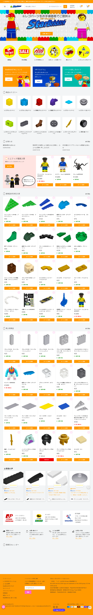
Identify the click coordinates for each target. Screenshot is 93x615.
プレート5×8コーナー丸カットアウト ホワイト (11, 310)
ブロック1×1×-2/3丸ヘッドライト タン (28, 278)
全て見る (87, 141)
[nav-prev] (4, 487)
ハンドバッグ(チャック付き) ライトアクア (29, 450)
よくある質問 (6, 583)
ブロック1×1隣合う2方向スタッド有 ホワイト (64, 383)
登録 (28, 592)
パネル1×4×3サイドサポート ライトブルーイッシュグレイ (81, 350)
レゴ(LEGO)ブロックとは (9, 581)
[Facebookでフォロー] (54, 607)
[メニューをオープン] (5, 6)
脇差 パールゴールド (9, 449)
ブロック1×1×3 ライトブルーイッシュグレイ (11, 350)
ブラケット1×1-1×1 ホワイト (46, 383)
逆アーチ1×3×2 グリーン (11, 246)
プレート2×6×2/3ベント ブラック (46, 247)
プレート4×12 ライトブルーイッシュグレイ (11, 416)
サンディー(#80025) (9, 382)
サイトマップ (6, 588)
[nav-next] (88, 487)
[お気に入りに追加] (52, 157)
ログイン (72, 7)
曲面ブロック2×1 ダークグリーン (29, 247)
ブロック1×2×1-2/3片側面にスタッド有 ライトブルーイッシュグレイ (64, 351)
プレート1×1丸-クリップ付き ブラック (46, 450)
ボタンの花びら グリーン (80, 246)
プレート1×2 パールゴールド (81, 278)
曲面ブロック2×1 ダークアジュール (64, 215)
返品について (6, 595)
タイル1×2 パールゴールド (64, 278)
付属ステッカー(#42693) (28, 309)
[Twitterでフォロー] (57, 607)
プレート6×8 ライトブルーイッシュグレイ (29, 416)
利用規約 (5, 593)
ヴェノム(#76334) (78, 174)
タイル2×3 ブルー (61, 416)
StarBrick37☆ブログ (8, 586)
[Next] (90, 103)
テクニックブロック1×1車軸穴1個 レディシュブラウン (11, 278)
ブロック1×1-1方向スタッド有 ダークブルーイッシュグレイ (81, 384)
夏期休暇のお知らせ (9, 145)
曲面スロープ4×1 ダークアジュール (29, 383)
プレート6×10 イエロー (45, 416)
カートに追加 (45, 184)
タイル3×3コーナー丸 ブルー (81, 215)
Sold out (46, 459)
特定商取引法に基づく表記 (10, 597)
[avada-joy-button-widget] (3, 607)
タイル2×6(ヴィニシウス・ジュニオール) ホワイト (46, 310)
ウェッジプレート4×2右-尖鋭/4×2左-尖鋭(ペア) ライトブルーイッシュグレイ (81, 417)
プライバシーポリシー (9, 590)
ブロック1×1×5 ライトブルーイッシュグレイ (29, 350)
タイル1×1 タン (78, 449)
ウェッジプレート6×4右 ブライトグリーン (11, 215)
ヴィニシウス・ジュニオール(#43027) (44, 175)
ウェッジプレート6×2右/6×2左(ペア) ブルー (46, 215)
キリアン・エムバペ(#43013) (62, 174)
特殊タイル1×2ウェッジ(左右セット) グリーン (64, 247)
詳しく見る (9, 536)
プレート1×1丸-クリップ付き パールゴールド (64, 450)
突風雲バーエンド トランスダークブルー (64, 310)
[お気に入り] (81, 6)
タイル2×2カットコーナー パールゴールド (46, 278)
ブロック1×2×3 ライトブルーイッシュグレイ (46, 350)
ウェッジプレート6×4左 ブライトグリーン (29, 215)
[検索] (65, 6)
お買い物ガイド (46, 33)
